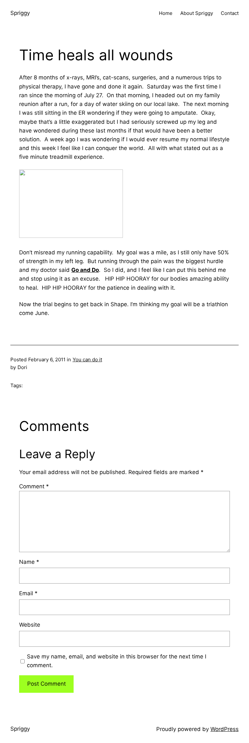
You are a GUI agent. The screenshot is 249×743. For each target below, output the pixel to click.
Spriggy (20, 13)
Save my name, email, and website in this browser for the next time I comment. (116, 660)
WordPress (224, 729)
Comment (34, 486)
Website (29, 624)
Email (28, 593)
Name (29, 562)
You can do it (87, 359)
